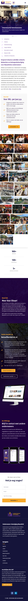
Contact (4, 560)
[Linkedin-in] (16, 593)
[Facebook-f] (12, 593)
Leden (4, 548)
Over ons (5, 555)
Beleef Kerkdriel (6, 553)
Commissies (5, 551)
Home (4, 544)
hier (10, 89)
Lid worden (5, 563)
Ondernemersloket (7, 558)
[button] (25, 3)
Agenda (4, 546)
